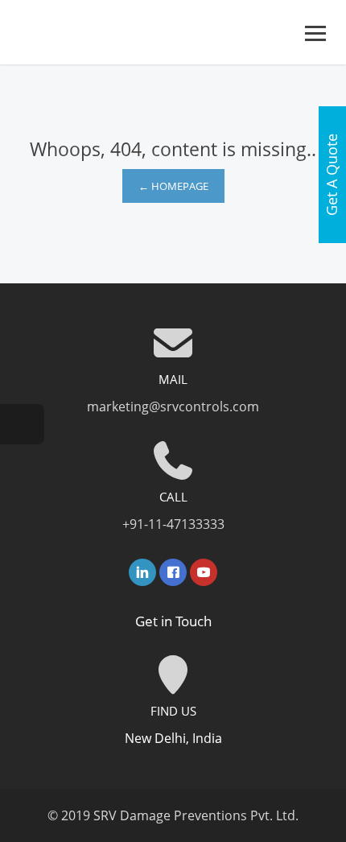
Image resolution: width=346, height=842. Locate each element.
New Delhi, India (173, 738)
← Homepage (173, 186)
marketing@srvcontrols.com (173, 406)
